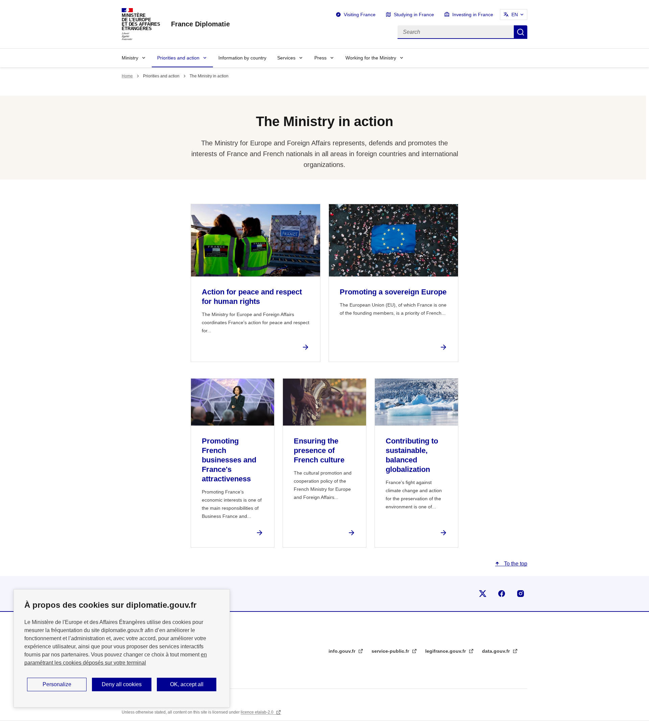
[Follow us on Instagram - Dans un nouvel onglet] (520, 593)
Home (127, 76)
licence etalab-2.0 (257, 712)
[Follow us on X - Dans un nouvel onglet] (482, 593)
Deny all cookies (122, 684)
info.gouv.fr (343, 651)
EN (514, 14)
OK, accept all (186, 684)
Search (520, 32)
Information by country (242, 58)
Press (320, 58)
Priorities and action (178, 58)
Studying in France (414, 14)
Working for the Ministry (370, 58)
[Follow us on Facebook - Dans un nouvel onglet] (501, 593)
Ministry (130, 58)
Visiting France (360, 14)
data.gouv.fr (496, 651)
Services (286, 58)
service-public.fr (390, 651)
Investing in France (472, 14)
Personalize (57, 684)
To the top (515, 564)
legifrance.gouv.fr (446, 651)
